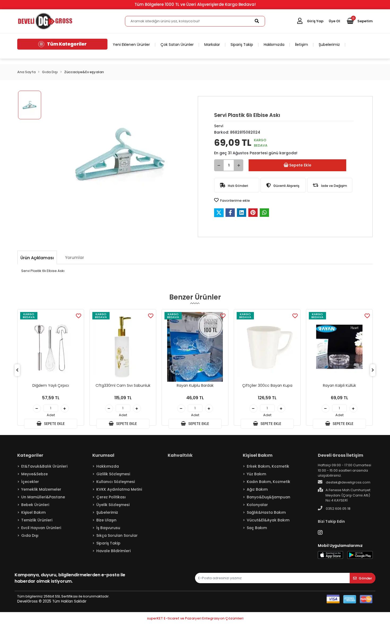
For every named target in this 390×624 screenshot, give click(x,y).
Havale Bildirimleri (113, 550)
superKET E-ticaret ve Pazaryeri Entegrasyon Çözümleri (195, 618)
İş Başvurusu (108, 527)
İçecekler (30, 481)
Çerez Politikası (111, 497)
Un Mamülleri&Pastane (43, 497)
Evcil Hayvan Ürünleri (41, 527)
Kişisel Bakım (33, 512)
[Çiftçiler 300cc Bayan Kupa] (267, 347)
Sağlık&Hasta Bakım (266, 512)
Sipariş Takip (242, 44)
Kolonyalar (257, 504)
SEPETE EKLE (54, 423)
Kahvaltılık (180, 455)
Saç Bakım (257, 527)
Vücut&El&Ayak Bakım (268, 520)
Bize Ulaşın (106, 520)
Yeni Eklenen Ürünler (131, 44)
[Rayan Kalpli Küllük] (339, 347)
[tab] (37, 258)
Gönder (365, 578)
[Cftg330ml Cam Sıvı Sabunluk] (122, 347)
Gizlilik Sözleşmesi (113, 474)
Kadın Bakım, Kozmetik (268, 481)
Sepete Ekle (300, 165)
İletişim (301, 44)
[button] (360, 21)
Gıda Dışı (29, 535)
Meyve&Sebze (34, 474)
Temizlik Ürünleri (36, 520)
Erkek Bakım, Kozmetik (268, 466)
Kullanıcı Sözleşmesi (115, 481)
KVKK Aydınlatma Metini (119, 489)
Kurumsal (103, 455)
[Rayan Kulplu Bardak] (195, 347)
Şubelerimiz (329, 44)
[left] (17, 370)
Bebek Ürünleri (35, 504)
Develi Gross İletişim (340, 455)
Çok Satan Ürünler (177, 44)
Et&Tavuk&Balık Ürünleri (44, 466)
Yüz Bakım (256, 474)
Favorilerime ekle (234, 200)
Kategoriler (30, 455)
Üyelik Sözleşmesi (112, 504)
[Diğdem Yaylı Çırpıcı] (50, 347)
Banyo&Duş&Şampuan (268, 497)
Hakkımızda (274, 44)
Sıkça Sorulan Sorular (117, 535)
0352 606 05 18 (337, 508)
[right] (373, 370)
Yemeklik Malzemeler (41, 489)
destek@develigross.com (347, 482)
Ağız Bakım (257, 489)
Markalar (212, 44)
